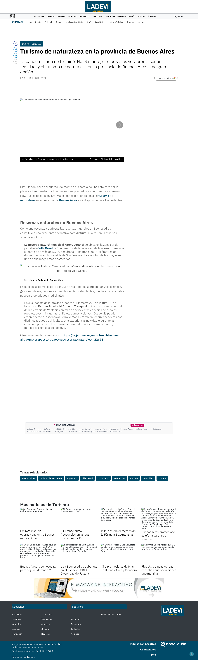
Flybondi (48, 22)
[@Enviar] (15, 61)
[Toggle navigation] (17, 16)
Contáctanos (148, 649)
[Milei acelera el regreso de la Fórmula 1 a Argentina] (119, 518)
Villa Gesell (45, 248)
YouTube (75, 633)
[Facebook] (15, 43)
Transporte (97, 16)
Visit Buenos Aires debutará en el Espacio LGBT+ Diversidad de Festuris (79, 569)
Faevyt (59, 22)
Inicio (25, 43)
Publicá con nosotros (143, 644)
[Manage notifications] (192, 654)
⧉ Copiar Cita (137, 425)
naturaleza (27, 200)
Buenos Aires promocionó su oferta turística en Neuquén (158, 535)
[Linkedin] (15, 55)
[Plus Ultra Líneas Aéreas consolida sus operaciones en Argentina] (159, 554)
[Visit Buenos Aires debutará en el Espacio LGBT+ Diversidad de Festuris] (79, 554)
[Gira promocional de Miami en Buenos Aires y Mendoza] (119, 554)
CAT (89, 22)
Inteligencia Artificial (74, 22)
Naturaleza (103, 478)
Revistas (141, 16)
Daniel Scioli (100, 22)
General (36, 43)
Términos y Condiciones (23, 657)
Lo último (51, 16)
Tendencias (110, 16)
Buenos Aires (68, 200)
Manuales (62, 16)
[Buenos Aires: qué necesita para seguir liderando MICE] (38, 554)
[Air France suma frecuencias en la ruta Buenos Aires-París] (79, 518)
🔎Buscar (152, 16)
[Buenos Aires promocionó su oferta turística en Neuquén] (159, 519)
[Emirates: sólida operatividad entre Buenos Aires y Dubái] (38, 518)
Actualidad (39, 16)
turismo (103, 196)
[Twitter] (15, 49)
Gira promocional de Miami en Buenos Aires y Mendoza (119, 568)
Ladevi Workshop (116, 22)
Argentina (72, 478)
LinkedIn (75, 629)
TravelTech (84, 16)
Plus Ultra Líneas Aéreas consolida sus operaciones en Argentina (158, 569)
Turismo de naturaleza (51, 478)
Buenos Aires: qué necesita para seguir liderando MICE (38, 568)
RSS (153, 655)
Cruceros (121, 16)
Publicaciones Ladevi (111, 614)
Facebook (76, 619)
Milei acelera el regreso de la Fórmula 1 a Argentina (118, 532)
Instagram (76, 624)
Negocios (72, 16)
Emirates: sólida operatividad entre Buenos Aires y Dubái (37, 534)
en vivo (141, 22)
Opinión (131, 16)
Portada (162, 478)
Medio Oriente (35, 22)
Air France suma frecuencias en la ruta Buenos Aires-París (75, 534)
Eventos (130, 22)
